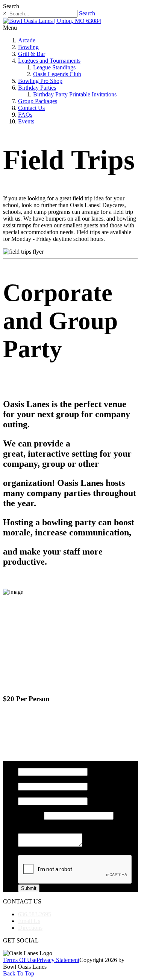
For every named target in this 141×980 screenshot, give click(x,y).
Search (87, 13)
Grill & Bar (31, 54)
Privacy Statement (57, 960)
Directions (30, 927)
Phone (25, 808)
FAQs (25, 114)
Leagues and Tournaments (49, 60)
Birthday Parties (37, 87)
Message (28, 830)
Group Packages (37, 101)
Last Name (31, 779)
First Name (31, 764)
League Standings (54, 67)
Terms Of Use (19, 960)
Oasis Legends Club (57, 74)
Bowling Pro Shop (40, 81)
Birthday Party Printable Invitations (75, 94)
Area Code (31, 815)
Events (26, 121)
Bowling (28, 47)
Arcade (26, 40)
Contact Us (31, 108)
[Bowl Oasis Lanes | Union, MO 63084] (52, 21)
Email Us (29, 921)
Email (25, 794)
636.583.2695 (34, 914)
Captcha (28, 851)
